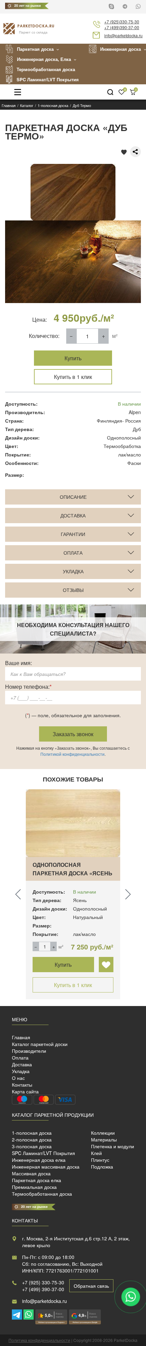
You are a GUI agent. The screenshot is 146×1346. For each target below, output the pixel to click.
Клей (96, 1153)
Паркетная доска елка (36, 1180)
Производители (29, 1050)
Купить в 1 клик (73, 377)
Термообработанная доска (46, 69)
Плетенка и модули (112, 1146)
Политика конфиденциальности (39, 1340)
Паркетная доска (35, 49)
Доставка (22, 1064)
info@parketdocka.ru (123, 35)
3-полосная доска (32, 1146)
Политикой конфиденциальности (72, 754)
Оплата (20, 1057)
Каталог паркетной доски (40, 1044)
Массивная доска (31, 1173)
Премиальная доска (34, 1186)
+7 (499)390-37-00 (121, 27)
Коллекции (103, 1132)
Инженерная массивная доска (45, 1166)
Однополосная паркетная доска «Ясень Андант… (72, 873)
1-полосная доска (32, 1132)
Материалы (104, 1139)
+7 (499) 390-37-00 (43, 1289)
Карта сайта (25, 1091)
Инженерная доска (120, 49)
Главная (21, 1037)
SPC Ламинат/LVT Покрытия (48, 79)
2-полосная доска (32, 1139)
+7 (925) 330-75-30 (43, 1282)
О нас (18, 1077)
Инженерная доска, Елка (44, 59)
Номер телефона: (28, 686)
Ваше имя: (18, 663)
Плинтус (100, 1159)
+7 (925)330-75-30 (121, 21)
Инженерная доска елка (39, 1159)
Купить (73, 358)
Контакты (22, 1084)
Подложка (102, 1166)
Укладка (21, 1071)
